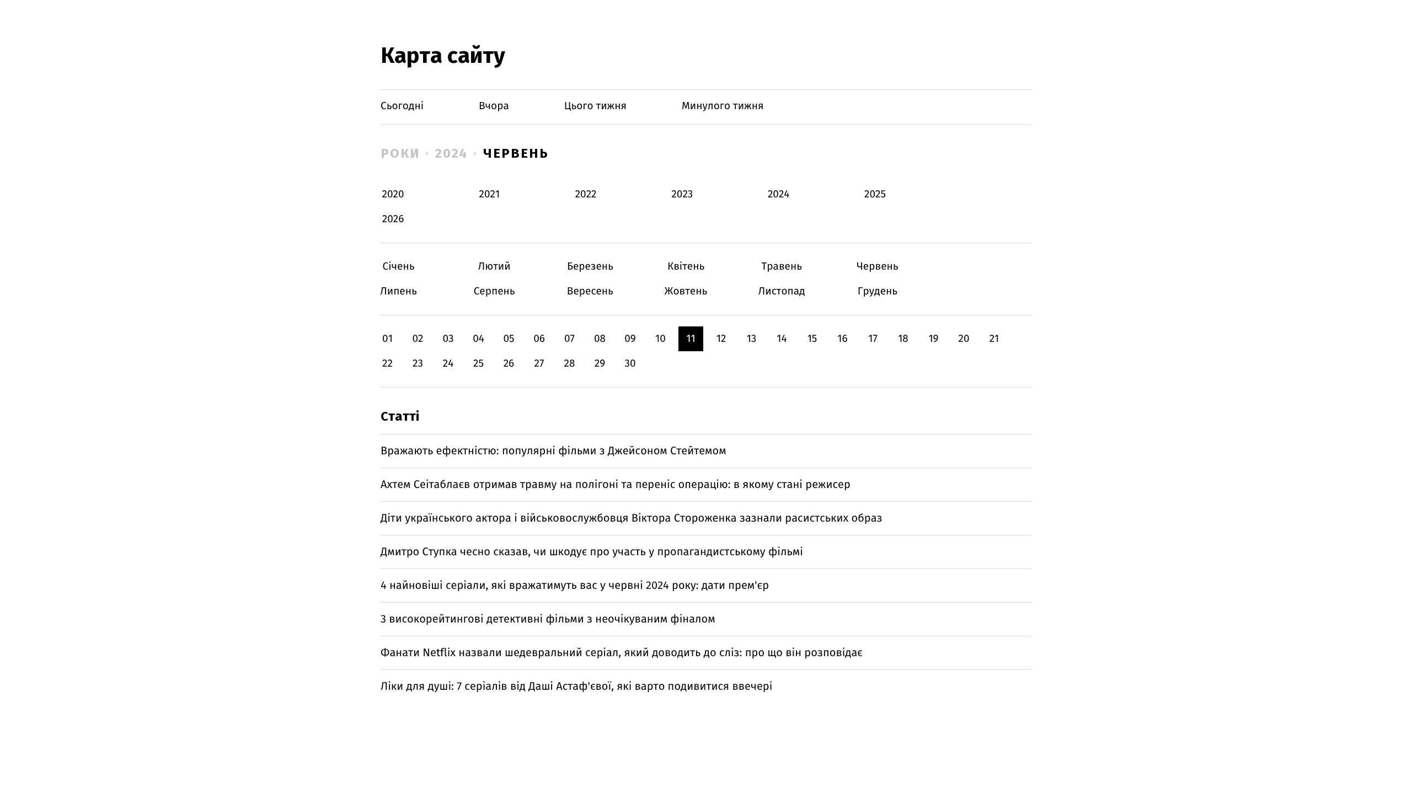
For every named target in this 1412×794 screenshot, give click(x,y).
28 (569, 363)
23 (418, 363)
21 (994, 338)
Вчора (494, 106)
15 (812, 338)
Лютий (494, 266)
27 (539, 363)
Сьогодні (402, 106)
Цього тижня (595, 106)
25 (478, 363)
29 (600, 363)
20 (963, 338)
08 (600, 338)
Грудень (877, 291)
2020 (393, 194)
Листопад (781, 291)
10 (660, 338)
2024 (451, 153)
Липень (398, 291)
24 (448, 363)
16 (842, 338)
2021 (489, 194)
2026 (393, 219)
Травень (781, 266)
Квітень (685, 266)
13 (752, 338)
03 (447, 338)
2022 (586, 194)
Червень (515, 153)
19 (933, 338)
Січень (398, 266)
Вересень (589, 291)
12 (721, 338)
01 (387, 338)
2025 (875, 194)
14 (782, 338)
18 (903, 338)
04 (478, 338)
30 (629, 363)
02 (417, 338)
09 (630, 338)
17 (873, 338)
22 (387, 363)
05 (508, 338)
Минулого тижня (723, 106)
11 (690, 338)
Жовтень (685, 291)
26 (509, 363)
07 (569, 338)
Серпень (494, 291)
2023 (682, 194)
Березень (589, 266)
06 (539, 338)
